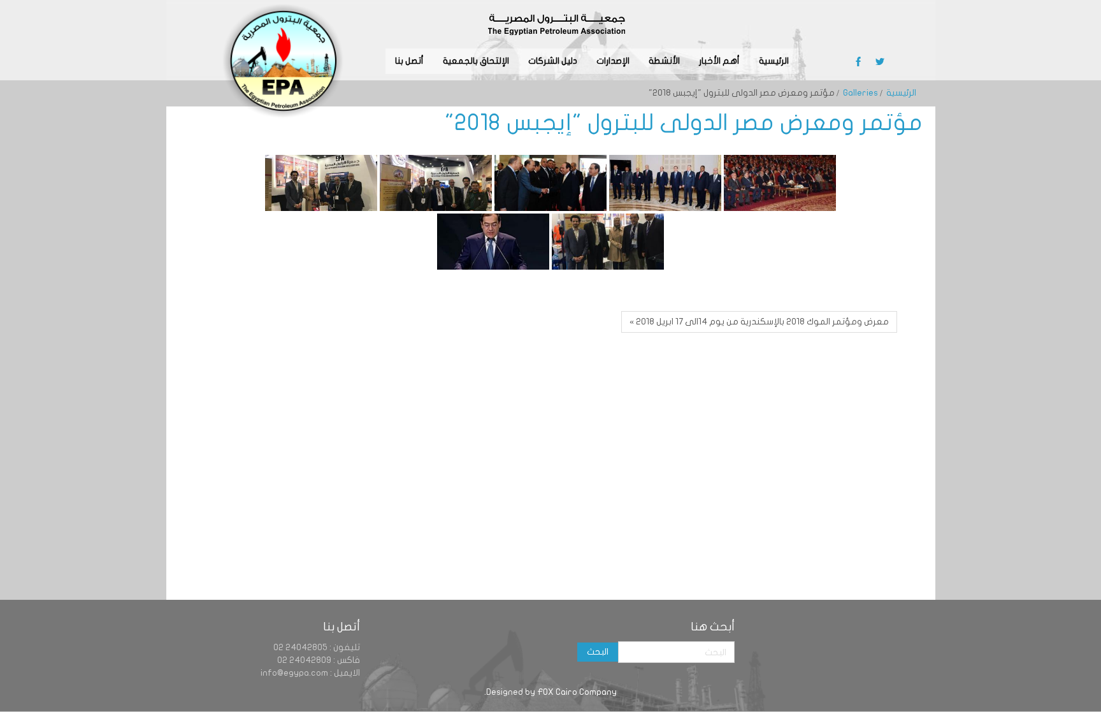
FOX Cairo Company (577, 692)
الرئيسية (901, 93)
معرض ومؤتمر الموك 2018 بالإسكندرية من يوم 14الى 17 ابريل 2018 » (759, 321)
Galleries (860, 93)
